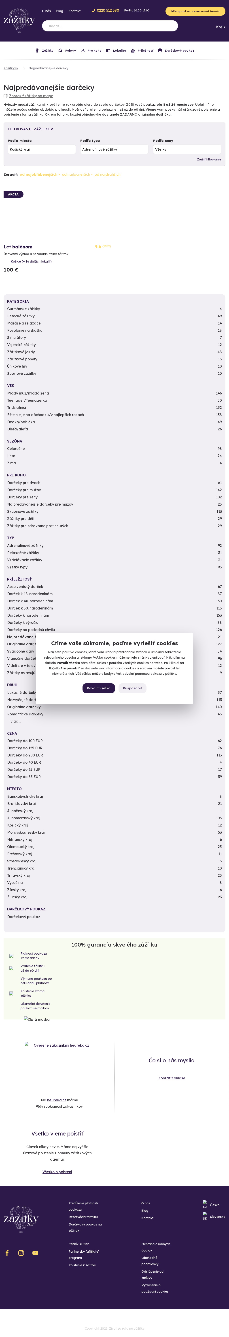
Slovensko (217, 1217)
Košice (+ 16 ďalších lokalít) (31, 261)
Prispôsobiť (132, 688)
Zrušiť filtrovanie (209, 159)
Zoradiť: (11, 174)
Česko (215, 1205)
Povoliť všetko (98, 688)
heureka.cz (56, 1100)
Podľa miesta (20, 140)
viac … (16, 721)
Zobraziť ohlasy (171, 1078)
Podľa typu (90, 140)
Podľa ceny (163, 140)
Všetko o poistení (57, 1172)
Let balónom (18, 247)
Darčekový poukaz (179, 50)
